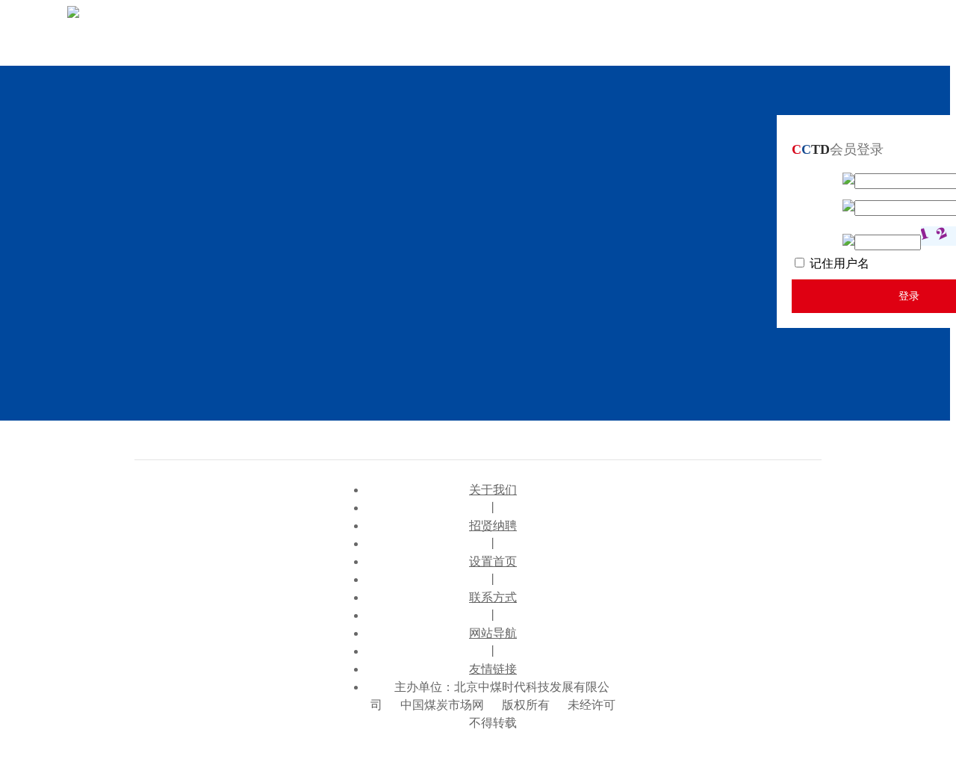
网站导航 (493, 633)
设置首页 (493, 561)
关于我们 (493, 489)
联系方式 (493, 597)
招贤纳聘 (493, 525)
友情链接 (493, 669)
